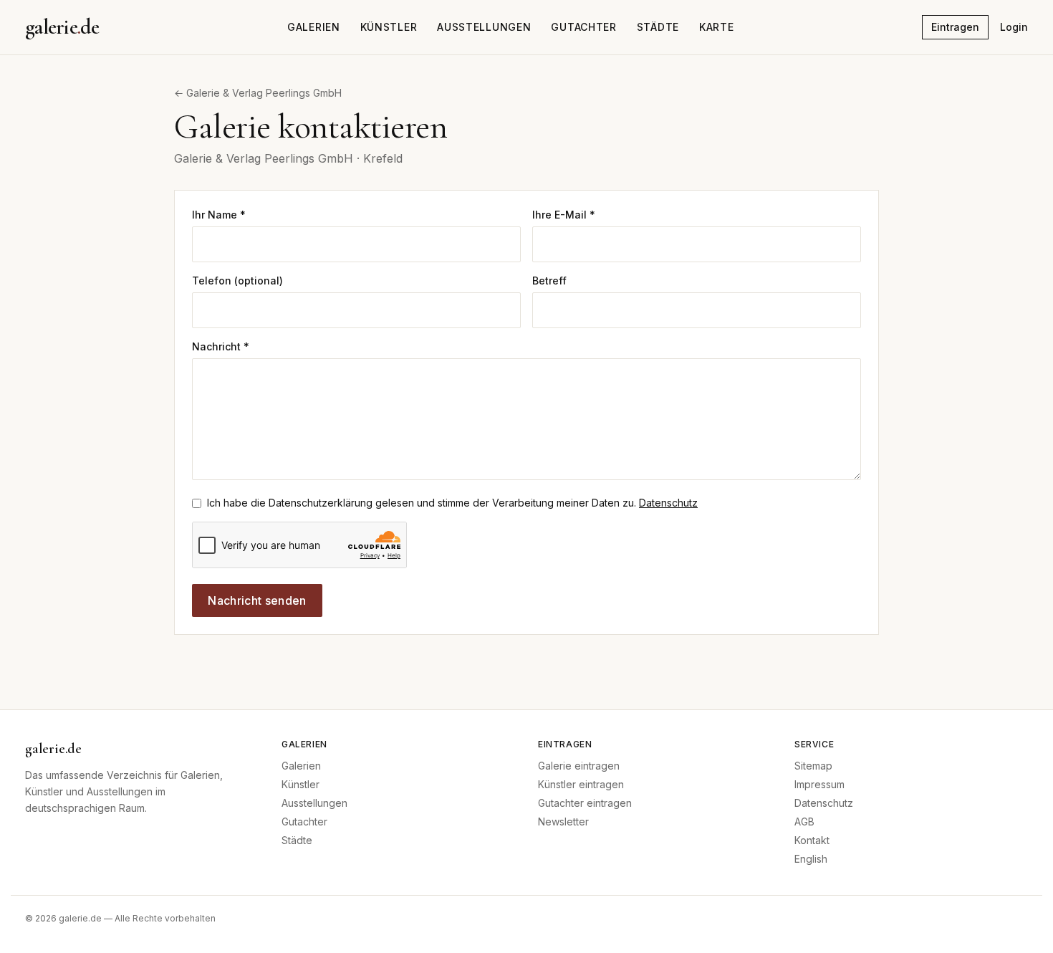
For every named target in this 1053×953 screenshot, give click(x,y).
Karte (716, 27)
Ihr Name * (219, 215)
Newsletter (563, 821)
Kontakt (812, 840)
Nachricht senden (257, 600)
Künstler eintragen (581, 784)
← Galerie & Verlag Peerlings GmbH (258, 93)
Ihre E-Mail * (563, 215)
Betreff (549, 280)
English (810, 859)
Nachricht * (220, 346)
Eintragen (955, 27)
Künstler (389, 27)
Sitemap (813, 766)
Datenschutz (668, 503)
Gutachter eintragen (585, 803)
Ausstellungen (484, 27)
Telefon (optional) (237, 280)
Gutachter (583, 27)
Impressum (819, 784)
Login (1014, 27)
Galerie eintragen (579, 766)
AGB (804, 821)
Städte (658, 27)
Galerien (313, 27)
